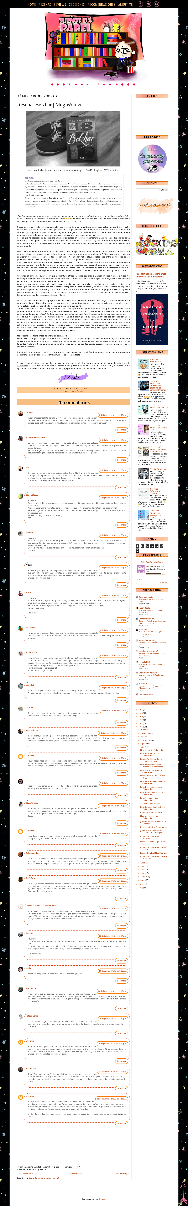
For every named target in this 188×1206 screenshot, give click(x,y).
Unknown (30, 755)
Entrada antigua (122, 1174)
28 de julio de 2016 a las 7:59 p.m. (113, 1019)
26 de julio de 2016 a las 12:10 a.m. (112, 991)
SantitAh (29, 933)
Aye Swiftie (31, 988)
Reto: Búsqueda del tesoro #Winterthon (152, 788)
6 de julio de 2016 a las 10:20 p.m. (113, 733)
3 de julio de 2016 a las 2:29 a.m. (113, 470)
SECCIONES (77, 5)
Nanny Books (144, 608)
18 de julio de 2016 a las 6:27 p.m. (113, 856)
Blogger (102, 1199)
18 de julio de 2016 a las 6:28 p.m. (113, 881)
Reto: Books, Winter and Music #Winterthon (153, 793)
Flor (27, 467)
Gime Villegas (32, 495)
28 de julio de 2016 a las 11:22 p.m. (112, 1071)
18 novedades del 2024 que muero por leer (150, 633)
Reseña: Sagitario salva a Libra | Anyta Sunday (151, 654)
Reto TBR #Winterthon (155, 360)
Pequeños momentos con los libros (41, 906)
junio (143, 863)
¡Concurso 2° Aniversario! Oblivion (159, 406)
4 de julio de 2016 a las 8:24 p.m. (113, 688)
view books (163, 582)
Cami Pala (30, 707)
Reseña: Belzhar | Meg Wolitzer (153, 853)
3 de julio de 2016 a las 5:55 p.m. (113, 595)
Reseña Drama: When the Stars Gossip (151, 600)
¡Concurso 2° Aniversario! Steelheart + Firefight (151, 832)
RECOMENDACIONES (101, 5)
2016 (141, 727)
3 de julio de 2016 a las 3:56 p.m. (113, 535)
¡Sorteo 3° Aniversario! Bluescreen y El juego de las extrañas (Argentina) (159, 385)
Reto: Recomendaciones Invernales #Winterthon (151, 766)
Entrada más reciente (27, 1174)
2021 (141, 709)
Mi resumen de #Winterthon (152, 750)
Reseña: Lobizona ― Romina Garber (150, 665)
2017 (141, 723)
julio (143, 747)
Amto (148, 566)
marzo (143, 873)
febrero (144, 877)
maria (28, 968)
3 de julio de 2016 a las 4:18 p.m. (113, 568)
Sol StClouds (31, 652)
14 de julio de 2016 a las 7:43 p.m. (113, 806)
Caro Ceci (30, 412)
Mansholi (143, 684)
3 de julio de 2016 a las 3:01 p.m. (113, 498)
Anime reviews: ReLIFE (150, 803)
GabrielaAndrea (33, 853)
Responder (121, 430)
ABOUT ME (125, 5)
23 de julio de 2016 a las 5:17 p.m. (113, 936)
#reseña (75, 391)
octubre (144, 737)
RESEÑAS (45, 5)
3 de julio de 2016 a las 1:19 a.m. (113, 440)
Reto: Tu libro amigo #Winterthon (149, 799)
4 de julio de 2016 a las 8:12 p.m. (113, 655)
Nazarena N (31, 1068)
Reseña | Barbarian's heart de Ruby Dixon (150, 611)
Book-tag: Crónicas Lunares (152, 812)
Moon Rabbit (144, 662)
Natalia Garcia (32, 1016)
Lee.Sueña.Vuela (146, 694)
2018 (141, 720)
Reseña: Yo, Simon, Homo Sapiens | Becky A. (151, 760)
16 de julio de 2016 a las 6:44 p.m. (113, 833)
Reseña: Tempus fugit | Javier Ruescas (152, 843)
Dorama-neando (146, 597)
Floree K (29, 532)
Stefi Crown (31, 878)
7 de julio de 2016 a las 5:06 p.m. (113, 758)
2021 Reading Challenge (152, 561)
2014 (141, 888)
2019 (141, 716)
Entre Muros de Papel (148, 673)
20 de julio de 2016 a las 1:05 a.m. (113, 909)
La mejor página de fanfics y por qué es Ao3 (152, 676)
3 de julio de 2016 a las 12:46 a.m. (113, 415)
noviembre (145, 733)
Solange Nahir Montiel (35, 437)
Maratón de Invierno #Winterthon (149, 817)
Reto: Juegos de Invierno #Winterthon (151, 771)
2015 (141, 884)
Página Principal (76, 1174)
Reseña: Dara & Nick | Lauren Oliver (152, 777)
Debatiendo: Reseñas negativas (154, 827)
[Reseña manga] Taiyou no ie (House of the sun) (151, 687)
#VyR (82, 391)
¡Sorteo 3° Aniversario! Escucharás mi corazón (156, 514)
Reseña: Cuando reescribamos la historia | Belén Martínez (151, 275)
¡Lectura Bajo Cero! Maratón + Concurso (153, 823)
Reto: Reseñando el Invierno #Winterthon (152, 808)
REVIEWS (60, 5)
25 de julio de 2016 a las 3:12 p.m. (113, 971)
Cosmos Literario (146, 619)
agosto (144, 744)
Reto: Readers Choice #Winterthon (149, 754)
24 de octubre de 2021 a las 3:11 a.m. (112, 1099)
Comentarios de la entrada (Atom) (44, 1178)
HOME (32, 5)
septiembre (146, 740)
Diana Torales (32, 803)
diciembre (145, 730)
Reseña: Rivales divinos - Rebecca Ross (152, 643)
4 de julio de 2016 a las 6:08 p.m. (113, 630)
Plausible (143, 629)
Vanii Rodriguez (32, 730)
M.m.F (28, 592)
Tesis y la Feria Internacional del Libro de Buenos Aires (152, 622)
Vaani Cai (30, 685)
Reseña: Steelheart (158, 469)
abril (143, 870)
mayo (143, 866)
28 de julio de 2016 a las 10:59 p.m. (112, 1044)
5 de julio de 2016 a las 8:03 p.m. (113, 710)
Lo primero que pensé (148, 651)
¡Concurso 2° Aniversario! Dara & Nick (158, 427)
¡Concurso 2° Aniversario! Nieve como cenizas (158, 449)
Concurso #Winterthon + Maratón (156, 491)
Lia (27, 780)
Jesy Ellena (30, 627)
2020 (141, 713)
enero (143, 880)
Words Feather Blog (147, 640)
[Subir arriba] (183, 1192)
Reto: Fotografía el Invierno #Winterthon (152, 782)
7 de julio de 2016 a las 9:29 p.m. (113, 783)
